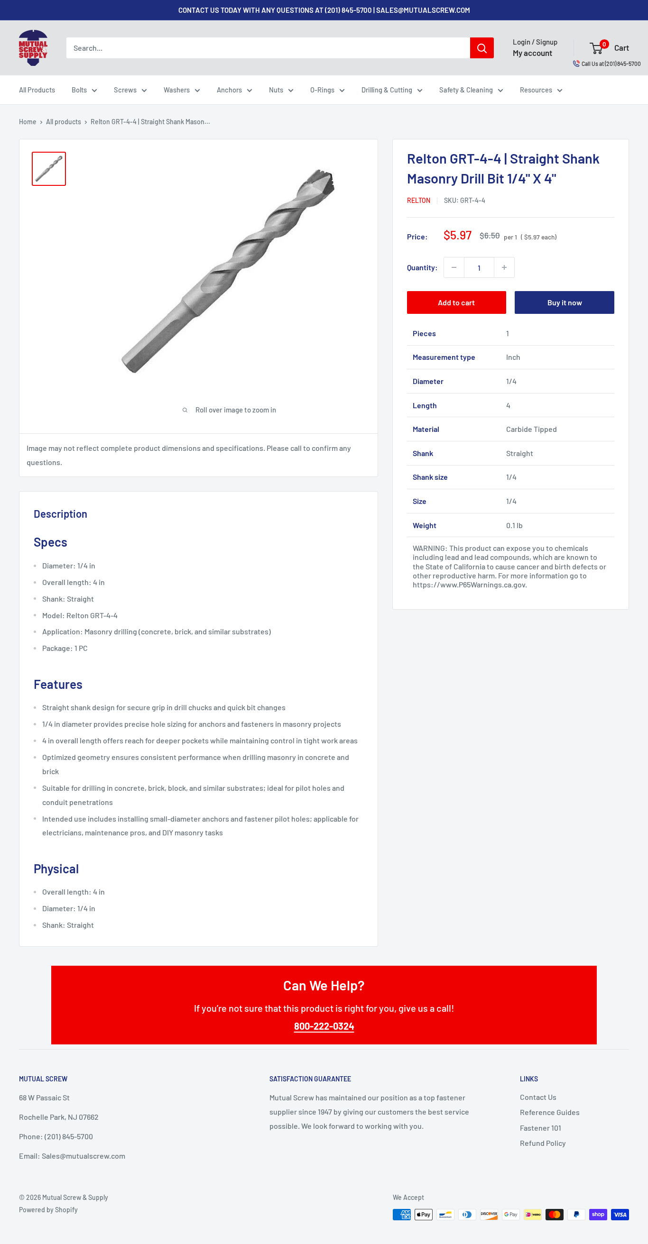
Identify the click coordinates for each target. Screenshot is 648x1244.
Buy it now (564, 302)
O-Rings (322, 89)
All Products (37, 89)
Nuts (276, 89)
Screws (125, 89)
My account (532, 52)
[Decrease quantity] (454, 267)
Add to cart (456, 302)
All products (63, 122)
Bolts (79, 89)
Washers (177, 89)
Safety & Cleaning (466, 89)
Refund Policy (543, 1142)
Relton (418, 200)
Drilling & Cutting (386, 89)
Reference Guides (550, 1111)
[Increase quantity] (504, 267)
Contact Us (538, 1096)
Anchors (229, 89)
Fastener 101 (540, 1127)
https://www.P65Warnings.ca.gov (469, 584)
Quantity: (422, 267)
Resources (536, 89)
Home (28, 122)
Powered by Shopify (48, 1210)
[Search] (482, 47)
